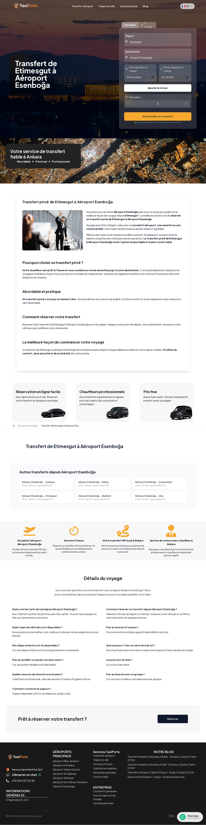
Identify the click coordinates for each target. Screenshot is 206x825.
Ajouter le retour (158, 87)
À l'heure (148, 25)
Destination (132, 51)
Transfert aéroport (82, 6)
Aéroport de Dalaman (64, 773)
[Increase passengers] (186, 103)
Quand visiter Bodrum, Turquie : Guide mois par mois (156, 776)
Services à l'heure (103, 764)
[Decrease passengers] (129, 103)
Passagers (135, 97)
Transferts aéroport (104, 755)
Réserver (172, 718)
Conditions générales (105, 791)
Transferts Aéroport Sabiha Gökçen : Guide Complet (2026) (160, 772)
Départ (129, 36)
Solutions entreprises (105, 768)
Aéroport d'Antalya (63, 778)
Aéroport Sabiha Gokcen (66, 769)
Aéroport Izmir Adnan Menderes (70, 782)
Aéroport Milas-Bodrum (66, 761)
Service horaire (129, 6)
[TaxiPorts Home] (18, 757)
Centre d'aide (100, 776)
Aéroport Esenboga (64, 786)
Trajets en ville (107, 6)
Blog (145, 6)
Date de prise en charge (138, 69)
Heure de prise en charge (173, 69)
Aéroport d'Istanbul (63, 765)
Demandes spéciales (104, 772)
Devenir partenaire (103, 803)
